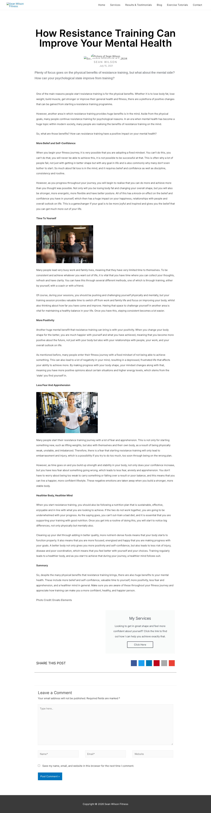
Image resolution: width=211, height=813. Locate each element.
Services (115, 4)
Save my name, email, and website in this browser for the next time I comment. (88, 765)
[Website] (152, 754)
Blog (159, 4)
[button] (134, 663)
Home (101, 4)
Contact (197, 4)
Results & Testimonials (138, 4)
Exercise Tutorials (177, 4)
